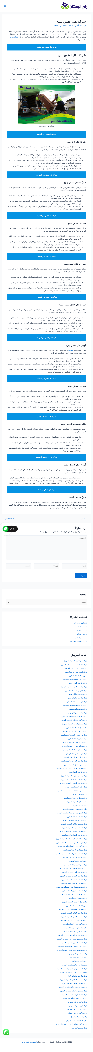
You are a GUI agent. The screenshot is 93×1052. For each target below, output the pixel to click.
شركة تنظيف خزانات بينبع (78, 694)
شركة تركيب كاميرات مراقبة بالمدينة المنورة (71, 843)
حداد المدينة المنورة (80, 794)
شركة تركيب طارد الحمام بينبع (76, 754)
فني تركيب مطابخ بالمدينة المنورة (75, 765)
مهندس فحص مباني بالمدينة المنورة (74, 965)
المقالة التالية (8, 519)
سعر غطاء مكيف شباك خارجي (76, 1020)
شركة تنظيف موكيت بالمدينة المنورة (74, 780)
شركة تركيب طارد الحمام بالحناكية (75, 924)
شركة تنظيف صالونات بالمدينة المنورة (73, 991)
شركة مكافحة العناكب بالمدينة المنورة (73, 980)
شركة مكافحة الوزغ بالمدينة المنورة (74, 872)
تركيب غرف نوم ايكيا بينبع (78, 954)
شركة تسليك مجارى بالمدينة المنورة (74, 850)
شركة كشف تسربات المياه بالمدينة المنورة (72, 813)
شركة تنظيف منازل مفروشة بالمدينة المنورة (71, 887)
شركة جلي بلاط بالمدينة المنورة (76, 787)
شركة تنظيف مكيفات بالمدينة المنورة (74, 716)
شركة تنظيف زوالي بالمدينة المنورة (74, 995)
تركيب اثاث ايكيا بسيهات (78, 957)
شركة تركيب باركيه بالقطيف (77, 1009)
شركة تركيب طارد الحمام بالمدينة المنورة (72, 846)
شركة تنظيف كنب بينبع (79, 1028)
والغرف (70, 350)
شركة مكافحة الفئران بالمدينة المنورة (74, 835)
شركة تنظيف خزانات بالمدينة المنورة (74, 824)
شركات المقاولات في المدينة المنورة (74, 920)
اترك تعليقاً (82, 26)
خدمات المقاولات (81, 638)
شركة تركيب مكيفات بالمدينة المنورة (74, 720)
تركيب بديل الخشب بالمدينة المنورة (74, 902)
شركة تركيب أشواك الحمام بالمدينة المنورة (72, 946)
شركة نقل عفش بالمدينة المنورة (75, 661)
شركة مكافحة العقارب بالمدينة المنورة (73, 876)
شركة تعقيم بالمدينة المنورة (77, 898)
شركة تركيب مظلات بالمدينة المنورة (74, 679)
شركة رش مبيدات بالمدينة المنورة (75, 857)
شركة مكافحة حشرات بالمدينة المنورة (73, 831)
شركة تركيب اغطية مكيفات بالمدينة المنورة (71, 1024)
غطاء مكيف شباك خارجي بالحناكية (75, 809)
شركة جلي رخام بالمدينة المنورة (75, 691)
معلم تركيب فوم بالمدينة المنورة (75, 928)
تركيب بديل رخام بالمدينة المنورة (75, 757)
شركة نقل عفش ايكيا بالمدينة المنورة (74, 865)
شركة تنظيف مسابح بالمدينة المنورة (74, 705)
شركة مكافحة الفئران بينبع (78, 772)
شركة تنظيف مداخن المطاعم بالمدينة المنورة (71, 854)
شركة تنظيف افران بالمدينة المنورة (74, 724)
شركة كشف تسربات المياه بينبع (76, 672)
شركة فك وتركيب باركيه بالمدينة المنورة (73, 987)
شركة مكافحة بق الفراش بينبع (76, 713)
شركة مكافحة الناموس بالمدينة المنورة (73, 883)
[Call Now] (6, 529)
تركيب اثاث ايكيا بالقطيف (78, 861)
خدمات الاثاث (82, 627)
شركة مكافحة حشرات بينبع (77, 698)
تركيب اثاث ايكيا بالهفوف (78, 961)
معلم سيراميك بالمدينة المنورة (76, 728)
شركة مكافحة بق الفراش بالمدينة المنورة (72, 935)
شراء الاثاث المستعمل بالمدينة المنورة (73, 868)
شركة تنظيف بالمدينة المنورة (77, 817)
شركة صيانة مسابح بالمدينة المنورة (74, 746)
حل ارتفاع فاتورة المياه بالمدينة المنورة (73, 735)
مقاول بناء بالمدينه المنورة (78, 676)
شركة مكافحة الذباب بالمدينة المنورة (74, 913)
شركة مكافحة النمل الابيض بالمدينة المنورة (72, 768)
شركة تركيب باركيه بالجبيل (77, 1013)
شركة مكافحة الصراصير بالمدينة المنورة (73, 909)
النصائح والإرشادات (80, 623)
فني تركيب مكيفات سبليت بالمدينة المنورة (72, 791)
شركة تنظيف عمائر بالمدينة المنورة (74, 894)
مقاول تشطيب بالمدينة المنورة (76, 906)
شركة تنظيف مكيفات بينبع (78, 709)
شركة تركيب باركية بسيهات (77, 1002)
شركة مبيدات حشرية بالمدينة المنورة (74, 776)
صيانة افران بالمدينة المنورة (77, 739)
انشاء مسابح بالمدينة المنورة (77, 802)
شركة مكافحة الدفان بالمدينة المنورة (74, 917)
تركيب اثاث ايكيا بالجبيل (79, 1017)
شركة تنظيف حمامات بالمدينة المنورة (73, 665)
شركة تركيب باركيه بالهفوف (77, 1006)
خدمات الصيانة (82, 634)
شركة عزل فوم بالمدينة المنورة (76, 668)
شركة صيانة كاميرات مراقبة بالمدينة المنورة (71, 839)
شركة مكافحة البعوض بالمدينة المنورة (73, 783)
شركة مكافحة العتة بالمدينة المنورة (74, 983)
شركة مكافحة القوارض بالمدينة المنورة (73, 761)
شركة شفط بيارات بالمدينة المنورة (74, 798)
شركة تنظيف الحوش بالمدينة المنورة (74, 943)
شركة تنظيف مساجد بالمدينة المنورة (74, 880)
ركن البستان (14, 37)
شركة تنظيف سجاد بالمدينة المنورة (74, 828)
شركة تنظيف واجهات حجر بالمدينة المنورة (72, 950)
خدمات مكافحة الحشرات (78, 642)
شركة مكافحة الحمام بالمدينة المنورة (74, 687)
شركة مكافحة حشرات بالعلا (77, 976)
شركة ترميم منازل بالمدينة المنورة (75, 731)
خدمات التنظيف (81, 630)
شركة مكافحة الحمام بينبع (78, 683)
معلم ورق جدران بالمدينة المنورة (75, 931)
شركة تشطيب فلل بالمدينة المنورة (75, 998)
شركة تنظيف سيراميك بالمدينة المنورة (73, 750)
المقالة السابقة (84, 519)
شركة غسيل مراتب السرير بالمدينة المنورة (72, 969)
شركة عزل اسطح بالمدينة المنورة (75, 820)
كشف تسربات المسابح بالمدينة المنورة (73, 972)
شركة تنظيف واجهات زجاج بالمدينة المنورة (72, 939)
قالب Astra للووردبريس (29, 1042)
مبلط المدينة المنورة (80, 805)
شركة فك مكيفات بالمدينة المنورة (75, 742)
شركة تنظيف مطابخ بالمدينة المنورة (74, 891)
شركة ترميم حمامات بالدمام (77, 702)
